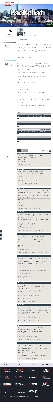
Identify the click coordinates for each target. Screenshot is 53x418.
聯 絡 (34, 364)
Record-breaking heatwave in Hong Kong (30, 338)
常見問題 (29, 396)
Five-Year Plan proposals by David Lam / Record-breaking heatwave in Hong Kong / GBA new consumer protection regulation (33, 330)
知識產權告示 (22, 396)
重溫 (34, 3)
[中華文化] (7, 384)
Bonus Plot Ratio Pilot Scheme (27, 164)
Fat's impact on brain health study (28, 320)
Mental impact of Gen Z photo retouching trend (32, 321)
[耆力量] (33, 384)
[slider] (48, 114)
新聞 (27, 3)
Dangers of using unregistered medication (30, 319)
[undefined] (18, 2)
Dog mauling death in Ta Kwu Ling (28, 165)
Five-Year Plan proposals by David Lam (29, 336)
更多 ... (18, 361)
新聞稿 (6, 396)
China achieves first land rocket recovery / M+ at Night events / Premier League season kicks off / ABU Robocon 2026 (34, 174)
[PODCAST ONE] (20, 391)
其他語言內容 (25, 397)
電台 (24, 3)
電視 (21, 3)
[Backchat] (26, 15)
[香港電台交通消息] (5, 364)
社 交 (21, 364)
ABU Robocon (36, 143)
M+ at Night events (24, 181)
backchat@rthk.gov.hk (23, 53)
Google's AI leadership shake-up (28, 358)
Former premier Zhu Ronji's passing (29, 295)
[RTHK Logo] (8, 2)
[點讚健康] (33, 370)
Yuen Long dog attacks (25, 227)
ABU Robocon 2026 (24, 184)
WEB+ (30, 3)
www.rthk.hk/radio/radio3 (25, 57)
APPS (37, 3)
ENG (46, 2)
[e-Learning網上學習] (20, 377)
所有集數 (20, 35)
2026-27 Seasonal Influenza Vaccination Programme (33, 317)
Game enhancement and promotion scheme (31, 230)
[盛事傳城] (46, 384)
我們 (40, 3)
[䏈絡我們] (31, 364)
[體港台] (20, 370)
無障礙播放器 (43, 396)
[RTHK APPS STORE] (7, 391)
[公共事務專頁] (33, 377)
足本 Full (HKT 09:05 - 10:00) (27, 161)
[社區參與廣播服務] (46, 377)
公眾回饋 (47, 364)
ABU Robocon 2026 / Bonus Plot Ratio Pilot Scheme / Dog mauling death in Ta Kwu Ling (34, 64)
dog (21, 143)
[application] (34, 114)
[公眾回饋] (43, 364)
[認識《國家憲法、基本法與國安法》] (20, 384)
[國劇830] (7, 377)
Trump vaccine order (24, 273)
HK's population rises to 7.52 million (29, 208)
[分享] (18, 364)
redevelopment (27, 143)
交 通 (8, 364)
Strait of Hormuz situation (26, 354)
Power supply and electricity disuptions (30, 299)
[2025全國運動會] (7, 370)
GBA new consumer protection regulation (30, 339)
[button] (18, 114)
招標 (15, 396)
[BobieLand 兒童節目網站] (46, 370)
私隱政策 (36, 396)
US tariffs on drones (24, 249)
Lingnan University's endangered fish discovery (32, 252)
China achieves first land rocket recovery (30, 180)
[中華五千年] (33, 391)
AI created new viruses (25, 206)
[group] (45, 114)
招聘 (11, 396)
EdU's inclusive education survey (28, 301)
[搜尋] (51, 2)
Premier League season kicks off (28, 183)
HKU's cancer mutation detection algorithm (31, 251)
